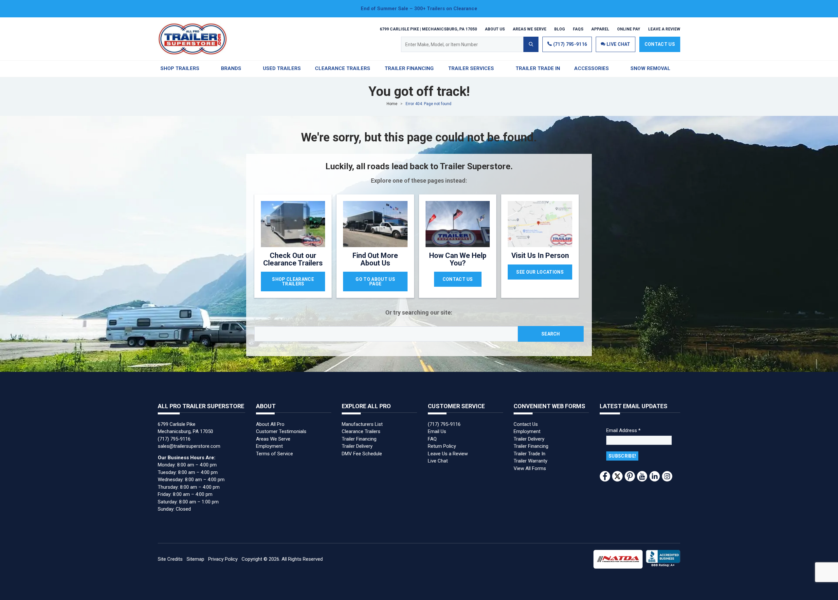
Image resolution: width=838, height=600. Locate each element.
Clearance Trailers (361, 431)
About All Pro (270, 424)
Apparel (600, 29)
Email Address (623, 430)
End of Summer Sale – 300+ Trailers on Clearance (419, 8)
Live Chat (438, 461)
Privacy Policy (223, 559)
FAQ (432, 439)
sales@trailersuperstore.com (189, 446)
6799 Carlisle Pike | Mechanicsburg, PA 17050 (428, 29)
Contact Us (660, 44)
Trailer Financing (359, 439)
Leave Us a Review (448, 454)
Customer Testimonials (281, 431)
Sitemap (195, 559)
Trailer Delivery (357, 446)
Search (550, 333)
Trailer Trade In (529, 454)
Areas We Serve (529, 29)
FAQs (578, 29)
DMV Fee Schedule (362, 454)
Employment (269, 446)
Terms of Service (274, 454)
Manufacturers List (362, 424)
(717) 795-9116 (569, 44)
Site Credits (170, 559)
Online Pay (628, 29)
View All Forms (530, 468)
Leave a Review (664, 29)
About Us (495, 29)
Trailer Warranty (530, 461)
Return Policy (442, 446)
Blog (559, 29)
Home (392, 103)
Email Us (437, 431)
